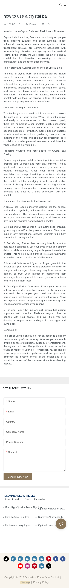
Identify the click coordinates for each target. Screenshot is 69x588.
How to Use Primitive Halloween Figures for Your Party (19, 516)
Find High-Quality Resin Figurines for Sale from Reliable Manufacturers (25, 507)
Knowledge (39, 499)
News (27, 499)
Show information (12, 499)
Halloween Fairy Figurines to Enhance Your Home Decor (19, 525)
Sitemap (25, 582)
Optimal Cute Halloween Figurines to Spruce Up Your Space (52, 525)
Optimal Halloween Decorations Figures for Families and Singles (52, 508)
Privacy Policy (41, 582)
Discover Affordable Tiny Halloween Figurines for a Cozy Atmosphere (52, 516)
